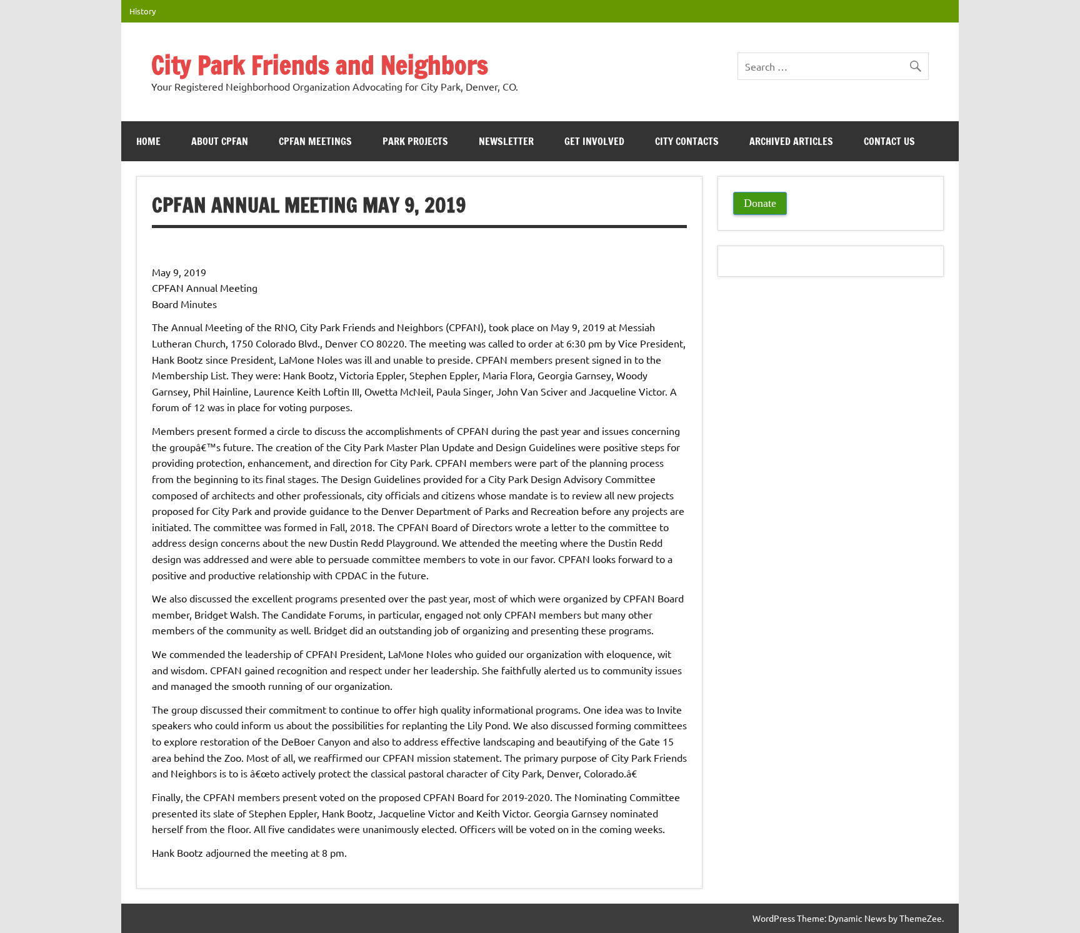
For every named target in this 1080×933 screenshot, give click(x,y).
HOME (148, 141)
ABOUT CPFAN (219, 141)
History (142, 11)
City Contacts (687, 141)
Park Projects (415, 141)
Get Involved (594, 141)
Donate (760, 203)
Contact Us (889, 141)
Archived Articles (791, 141)
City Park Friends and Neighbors (319, 64)
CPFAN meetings (315, 141)
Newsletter (506, 141)
